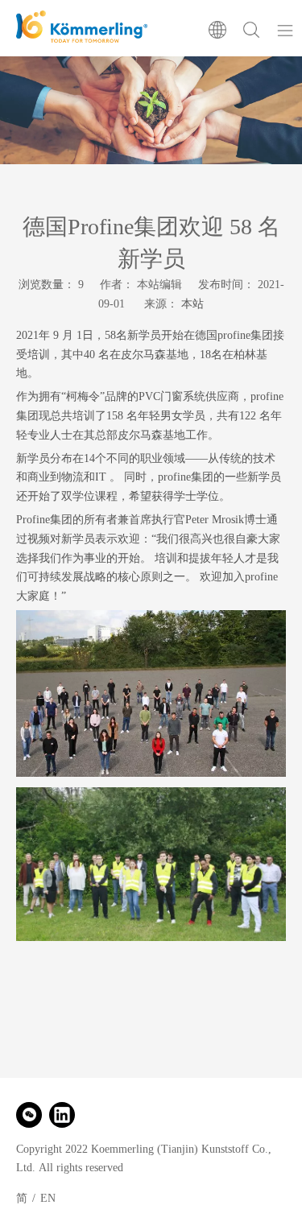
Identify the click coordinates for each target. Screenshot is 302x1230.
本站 (192, 304)
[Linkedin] (62, 1115)
